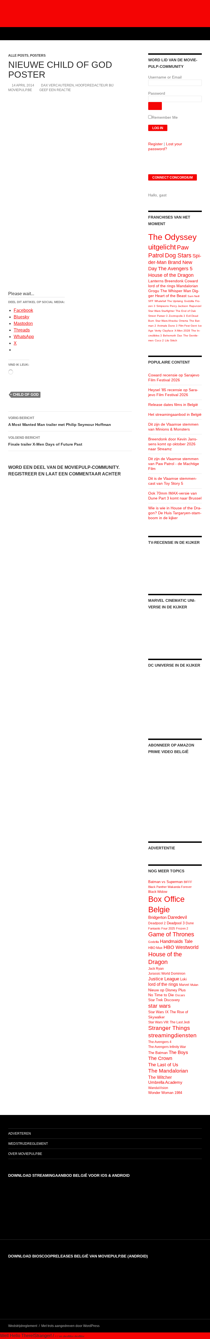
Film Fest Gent (188, 325)
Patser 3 (162, 315)
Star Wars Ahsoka (166, 320)
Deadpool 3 (176, 923)
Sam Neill (193, 296)
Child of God (26, 395)
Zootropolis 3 (177, 315)
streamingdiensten (172, 1035)
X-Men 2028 (182, 330)
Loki (183, 979)
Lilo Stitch (171, 340)
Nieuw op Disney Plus (167, 990)
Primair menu (203, 33)
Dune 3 (172, 325)
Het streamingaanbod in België (175, 414)
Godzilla (189, 301)
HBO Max (155, 947)
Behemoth (169, 335)
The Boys (178, 1052)
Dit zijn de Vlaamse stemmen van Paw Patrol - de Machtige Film (173, 464)
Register (155, 144)
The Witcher (160, 1077)
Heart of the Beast (170, 296)
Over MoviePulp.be (25, 1154)
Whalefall (160, 301)
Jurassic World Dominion (166, 973)
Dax (179, 335)
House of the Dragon (171, 275)
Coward (191, 281)
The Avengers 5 (175, 268)
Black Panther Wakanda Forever (170, 886)
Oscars (180, 995)
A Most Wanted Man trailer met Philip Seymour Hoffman (59, 421)
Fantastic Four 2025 (161, 928)
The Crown (160, 1058)
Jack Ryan (156, 969)
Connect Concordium (172, 177)
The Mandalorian (168, 1071)
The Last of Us (163, 1064)
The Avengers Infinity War (167, 1047)
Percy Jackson (179, 305)
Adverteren (19, 1133)
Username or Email (165, 77)
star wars (159, 1006)
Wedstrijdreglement (28, 1144)
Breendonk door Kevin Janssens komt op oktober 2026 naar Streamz (172, 444)
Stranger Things (169, 1028)
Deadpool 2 (157, 923)
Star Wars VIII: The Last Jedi (169, 1022)
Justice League (163, 978)
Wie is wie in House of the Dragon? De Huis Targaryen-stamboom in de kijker (175, 513)
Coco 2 (159, 340)
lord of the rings (161, 286)
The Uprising (175, 301)
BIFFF (188, 882)
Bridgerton (157, 917)
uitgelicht (162, 247)
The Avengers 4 (159, 1042)
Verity (157, 330)
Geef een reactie (55, 90)
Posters (38, 55)
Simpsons (162, 305)
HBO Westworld (181, 947)
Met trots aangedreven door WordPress (70, 1326)
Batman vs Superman (165, 882)
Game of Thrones (171, 934)
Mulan (194, 984)
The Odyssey (172, 237)
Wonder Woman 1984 (165, 1093)
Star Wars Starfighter (161, 310)
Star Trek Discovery (164, 1000)
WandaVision (158, 1088)
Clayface (167, 330)
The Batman (158, 1053)
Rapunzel (195, 305)
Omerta (183, 320)
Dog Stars (178, 255)
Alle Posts (18, 55)
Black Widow (157, 892)
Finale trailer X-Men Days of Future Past (45, 441)
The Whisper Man (175, 291)
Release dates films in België (173, 404)
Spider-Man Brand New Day (174, 262)
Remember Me (165, 117)
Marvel (184, 985)
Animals (162, 325)
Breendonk (174, 281)
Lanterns (156, 281)
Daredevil (177, 917)
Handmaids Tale (176, 941)
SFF (150, 301)
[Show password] (155, 106)
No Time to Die (161, 995)
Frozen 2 (182, 928)
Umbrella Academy (165, 1082)
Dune (190, 923)
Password (156, 93)
